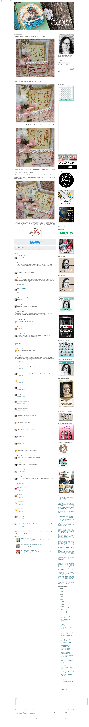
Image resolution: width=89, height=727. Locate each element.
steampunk (67, 571)
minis (64, 547)
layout (64, 542)
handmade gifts (64, 532)
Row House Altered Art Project (66, 635)
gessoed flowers (67, 529)
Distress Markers (65, 519)
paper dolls (61, 550)
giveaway (72, 529)
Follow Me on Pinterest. (62, 226)
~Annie (38, 457)
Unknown (19, 379)
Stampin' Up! (70, 568)
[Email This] (18, 247)
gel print (62, 529)
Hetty (18, 427)
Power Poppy (67, 553)
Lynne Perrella (63, 543)
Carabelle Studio (65, 507)
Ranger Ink (67, 554)
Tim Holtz (65, 575)
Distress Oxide (64, 520)
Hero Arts (67, 534)
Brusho (66, 505)
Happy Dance (20, 333)
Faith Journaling (71, 524)
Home (16, 30)
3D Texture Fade (61, 498)
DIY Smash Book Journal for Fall (67, 681)
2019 (61, 599)
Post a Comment (19, 528)
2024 (61, 591)
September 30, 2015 (21, 490)
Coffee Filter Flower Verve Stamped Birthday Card (66, 653)
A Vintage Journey (67, 499)
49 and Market (67, 498)
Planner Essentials (71, 552)
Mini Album (61, 546)
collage (62, 512)
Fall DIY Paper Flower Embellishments (65, 678)
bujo (68, 505)
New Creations (20, 319)
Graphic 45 (67, 530)
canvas (59, 507)
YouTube (70, 582)
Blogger (65, 718)
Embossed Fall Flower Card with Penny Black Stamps (67, 640)
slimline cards (65, 563)
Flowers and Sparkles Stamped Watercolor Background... (67, 615)
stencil (72, 571)
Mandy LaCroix (20, 476)
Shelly (18, 326)
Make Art (60, 544)
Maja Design (71, 543)
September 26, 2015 (21, 315)
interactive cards (65, 537)
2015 (61, 606)
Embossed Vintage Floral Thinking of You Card (65, 646)
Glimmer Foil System (61, 530)
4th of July (72, 498)
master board (68, 544)
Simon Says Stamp (70, 560)
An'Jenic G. (19, 386)
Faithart (60, 525)
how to (68, 535)
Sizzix (59, 563)
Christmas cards (62, 511)
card (69, 507)
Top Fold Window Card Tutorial (26, 538)
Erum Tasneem (20, 487)
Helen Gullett (20, 469)
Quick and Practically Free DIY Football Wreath (66, 665)
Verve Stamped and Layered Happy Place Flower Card (66, 649)
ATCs (65, 502)
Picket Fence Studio (61, 552)
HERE (54, 224)
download (64, 523)
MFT (71, 544)
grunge (70, 530)
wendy (18, 441)
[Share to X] (21, 247)
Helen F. (18, 413)
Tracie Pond (19, 341)
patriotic (67, 551)
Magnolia (67, 543)
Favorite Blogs (43, 30)
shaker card (68, 559)
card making (20, 249)
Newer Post (17, 531)
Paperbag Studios (62, 551)
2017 (61, 603)
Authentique (68, 502)
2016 (61, 604)
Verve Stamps (67, 578)
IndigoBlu (65, 536)
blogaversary (64, 504)
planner (66, 552)
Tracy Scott (71, 576)
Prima (72, 553)
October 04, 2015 (20, 526)
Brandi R (19, 448)
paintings (72, 548)
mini (73, 544)
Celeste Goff (19, 372)
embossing (60, 524)
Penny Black (71, 551)
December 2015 (64, 607)
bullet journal (71, 505)
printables (60, 554)
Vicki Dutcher (20, 255)
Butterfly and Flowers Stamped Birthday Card (66, 663)
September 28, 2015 (21, 452)
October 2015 (63, 611)
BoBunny (62, 505)
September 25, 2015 (21, 258)
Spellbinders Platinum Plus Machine (68, 564)
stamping (33, 249)
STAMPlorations (61, 571)
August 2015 (63, 686)
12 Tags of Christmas (62, 497)
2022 (61, 594)
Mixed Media (70, 547)
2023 (61, 593)
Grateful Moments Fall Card (66, 642)
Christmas (71, 510)
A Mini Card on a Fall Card (66, 650)
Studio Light (60, 572)
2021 (61, 596)
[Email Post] (16, 247)
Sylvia (18, 304)
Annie (18, 455)
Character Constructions (63, 510)
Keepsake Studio (61, 541)
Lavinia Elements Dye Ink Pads (69, 541)
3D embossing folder (70, 497)
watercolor (68, 580)
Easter (68, 523)
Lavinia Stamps (60, 542)
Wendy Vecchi (65, 582)
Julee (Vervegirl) (20, 270)
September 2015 (64, 612)
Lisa (18, 494)
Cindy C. (19, 420)
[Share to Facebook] (22, 247)
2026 (61, 588)
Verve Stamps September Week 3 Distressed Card (67, 633)
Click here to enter (35, 243)
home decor (63, 535)
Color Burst (66, 512)
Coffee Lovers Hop (28, 249)
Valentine (62, 578)
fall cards (64, 525)
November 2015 (64, 609)
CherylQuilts (19, 277)
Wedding (59, 582)
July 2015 (63, 687)
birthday (60, 504)
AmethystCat (20, 501)
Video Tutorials (36, 30)
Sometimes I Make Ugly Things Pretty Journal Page (66, 638)
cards (23, 249)
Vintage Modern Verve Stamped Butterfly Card (67, 656)
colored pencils (71, 512)
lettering (66, 542)
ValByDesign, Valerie (21, 297)
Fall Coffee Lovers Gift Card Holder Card (66, 620)
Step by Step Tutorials (27, 30)
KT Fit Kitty (19, 462)
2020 (61, 598)
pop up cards (61, 553)
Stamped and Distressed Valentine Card (28, 550)
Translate (67, 64)
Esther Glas (66, 524)
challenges (71, 508)
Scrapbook (60, 557)
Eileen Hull (71, 523)
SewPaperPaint (61, 559)
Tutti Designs (66, 577)
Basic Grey (71, 503)
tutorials (60, 577)
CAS (67, 508)
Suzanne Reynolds (21, 522)
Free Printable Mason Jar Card (66, 679)
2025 (61, 589)
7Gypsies (62, 499)
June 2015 (63, 689)
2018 (61, 601)
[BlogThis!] (19, 247)
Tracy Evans (65, 576)
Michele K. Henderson (21, 288)
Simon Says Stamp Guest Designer (66, 562)
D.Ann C (19, 348)
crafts (59, 515)
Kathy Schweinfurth (21, 515)
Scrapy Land (69, 557)
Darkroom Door (70, 516)
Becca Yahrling (20, 355)
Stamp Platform (62, 565)
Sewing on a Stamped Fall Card (67, 660)
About (20, 30)
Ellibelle (18, 434)
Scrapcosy (65, 557)
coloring (60, 513)
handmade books (64, 531)
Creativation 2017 (65, 515)
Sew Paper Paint (68, 558)
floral (64, 526)
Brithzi (18, 508)
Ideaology (60, 536)
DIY (61, 521)
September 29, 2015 (21, 472)
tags (63, 573)
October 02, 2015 (20, 518)
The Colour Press (20, 311)
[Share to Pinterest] (23, 247)
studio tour (65, 572)
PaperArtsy (71, 550)
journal (62, 538)
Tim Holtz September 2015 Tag (66, 643)
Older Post (53, 531)
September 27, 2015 (21, 396)
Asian (63, 502)
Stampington (38, 249)
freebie (69, 526)
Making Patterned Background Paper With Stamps (66, 631)
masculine (64, 544)
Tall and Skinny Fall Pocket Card (67, 670)
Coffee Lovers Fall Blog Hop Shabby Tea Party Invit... (66, 623)
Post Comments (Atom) (24, 533)
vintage (42, 249)
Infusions (69, 536)
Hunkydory (72, 535)
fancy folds (68, 525)
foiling (66, 526)
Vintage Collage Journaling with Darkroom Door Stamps (31, 544)
